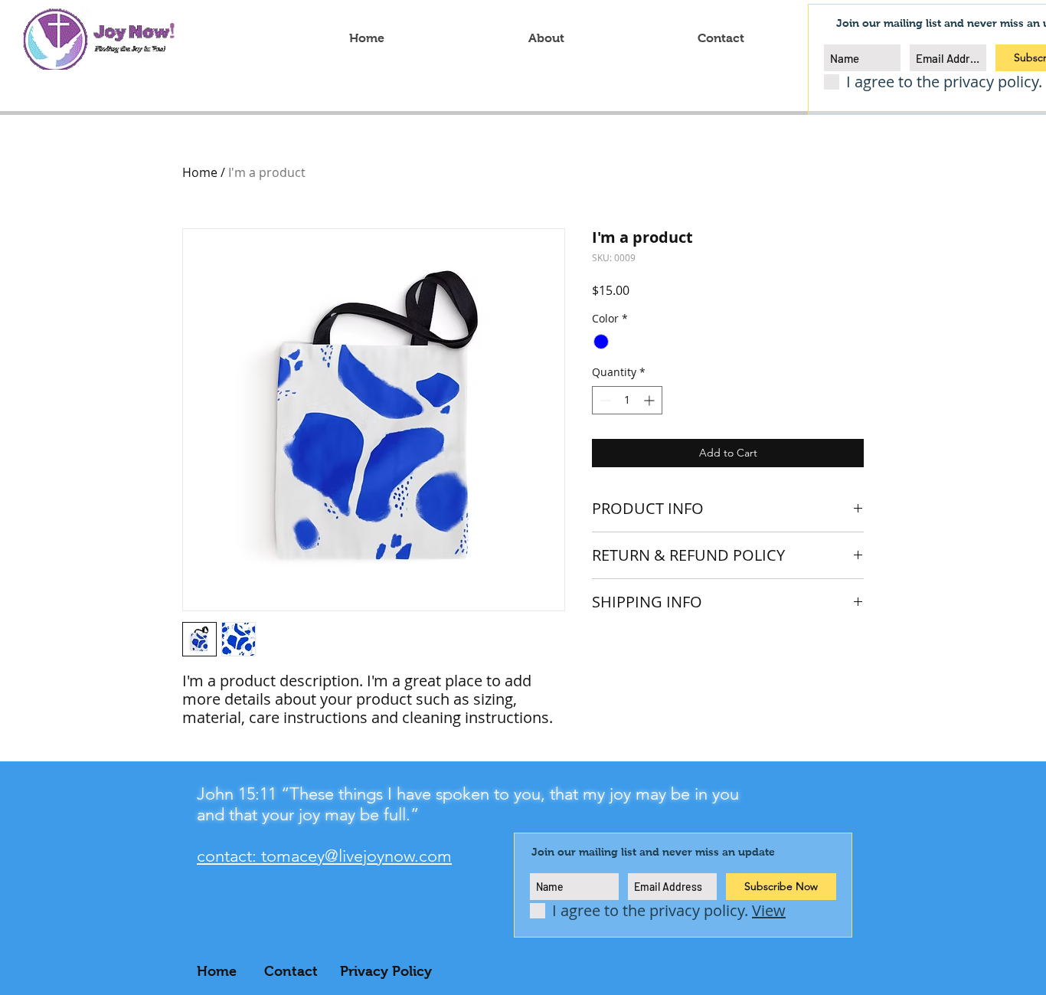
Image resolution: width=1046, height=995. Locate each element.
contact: (229, 856)
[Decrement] (603, 400)
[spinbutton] (627, 400)
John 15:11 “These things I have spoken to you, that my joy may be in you (468, 794)
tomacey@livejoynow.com (356, 856)
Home (199, 172)
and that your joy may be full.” (308, 814)
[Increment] (650, 400)
